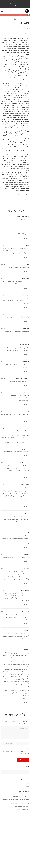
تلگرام (23, 1)
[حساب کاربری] (5, 11)
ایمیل (27, 1)
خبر (17, 28)
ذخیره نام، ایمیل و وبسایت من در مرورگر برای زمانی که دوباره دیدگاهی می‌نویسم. (15, 752)
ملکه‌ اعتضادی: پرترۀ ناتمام (22, 806)
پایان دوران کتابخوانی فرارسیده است (19, 796)
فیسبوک (25, 1)
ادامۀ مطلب (6, 850)
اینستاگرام (21, 1)
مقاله (27, 786)
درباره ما (20, 5)
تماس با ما (15, 5)
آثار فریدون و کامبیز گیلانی (22, 809)
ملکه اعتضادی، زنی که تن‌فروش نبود (19, 803)
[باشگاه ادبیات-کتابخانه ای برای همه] (27, 11)
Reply (26, 224)
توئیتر (19, 1)
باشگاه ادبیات (25, 5)
